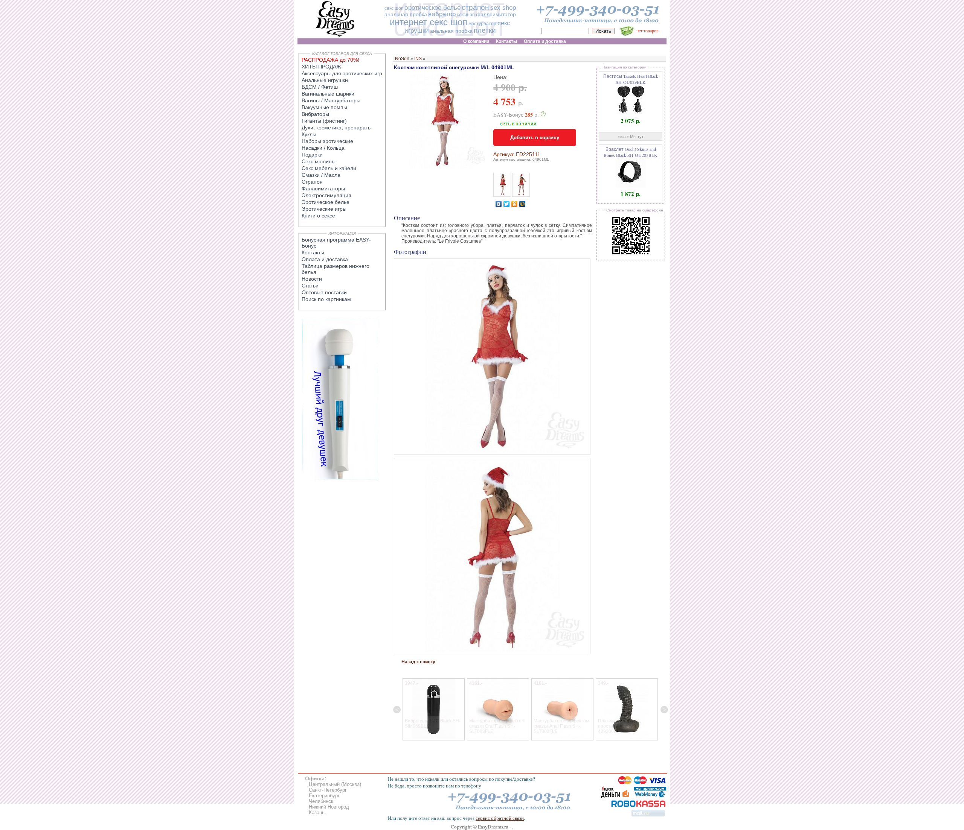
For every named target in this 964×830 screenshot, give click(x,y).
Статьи (310, 286)
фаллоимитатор (496, 14)
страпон (475, 7)
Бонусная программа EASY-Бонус (336, 243)
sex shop (503, 7)
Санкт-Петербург (328, 790)
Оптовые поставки (324, 292)
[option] (434, 709)
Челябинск (321, 801)
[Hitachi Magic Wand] (339, 478)
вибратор (442, 14)
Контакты (313, 252)
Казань (317, 812)
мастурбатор (482, 23)
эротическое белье (433, 7)
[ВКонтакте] (499, 204)
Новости (312, 279)
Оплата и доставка (325, 259)
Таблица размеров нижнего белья (335, 269)
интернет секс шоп (428, 22)
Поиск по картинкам (326, 299)
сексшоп (466, 14)
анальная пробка (405, 14)
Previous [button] (397, 709)
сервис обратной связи (500, 818)
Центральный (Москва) (335, 784)
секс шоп (394, 8)
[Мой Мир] (522, 204)
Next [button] (664, 709)
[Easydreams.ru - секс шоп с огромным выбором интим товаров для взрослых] (335, 37)
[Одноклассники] (515, 204)
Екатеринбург (324, 795)
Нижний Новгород (329, 807)
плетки (485, 30)
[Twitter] (507, 204)
